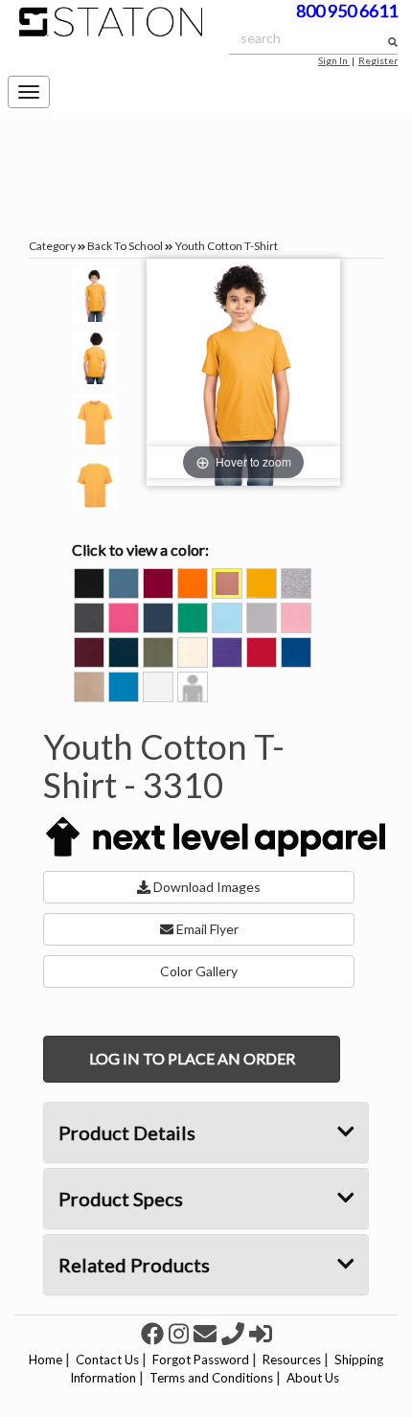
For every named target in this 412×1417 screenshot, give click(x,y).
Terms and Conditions (211, 1377)
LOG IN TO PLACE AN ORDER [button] (192, 1058)
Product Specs (120, 1198)
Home (45, 1359)
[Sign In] (260, 1333)
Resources (292, 1359)
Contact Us (107, 1359)
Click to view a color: (140, 549)
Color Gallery (199, 971)
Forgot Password (200, 1359)
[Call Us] (235, 1333)
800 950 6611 (347, 10)
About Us (312, 1377)
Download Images (205, 887)
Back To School (125, 246)
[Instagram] (181, 1333)
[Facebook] (155, 1333)
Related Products (134, 1264)
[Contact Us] (207, 1333)
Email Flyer (206, 929)
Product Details (126, 1132)
